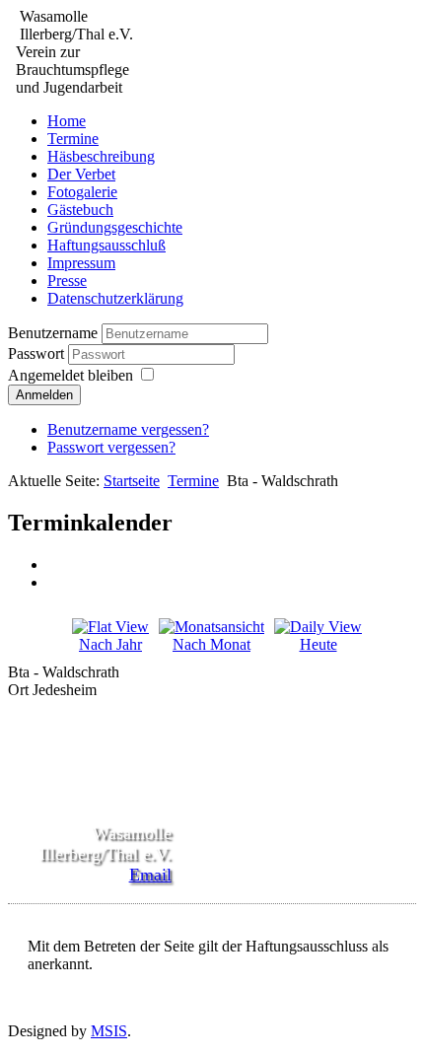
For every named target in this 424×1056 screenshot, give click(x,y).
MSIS (109, 1030)
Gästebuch (80, 209)
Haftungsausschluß (106, 245)
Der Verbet (81, 174)
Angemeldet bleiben (70, 375)
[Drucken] (54, 564)
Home (66, 120)
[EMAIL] (54, 582)
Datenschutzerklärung (115, 298)
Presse (67, 280)
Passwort (38, 353)
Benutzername (53, 332)
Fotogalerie (82, 191)
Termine (73, 138)
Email (150, 874)
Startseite (132, 480)
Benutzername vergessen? (128, 429)
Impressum (81, 262)
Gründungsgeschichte (114, 227)
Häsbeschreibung (101, 156)
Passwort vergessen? (111, 447)
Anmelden (44, 394)
